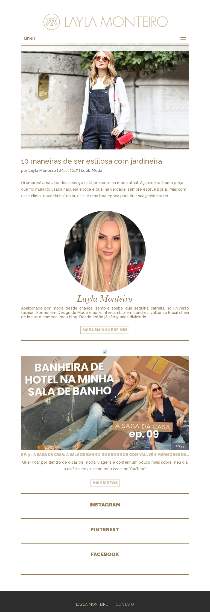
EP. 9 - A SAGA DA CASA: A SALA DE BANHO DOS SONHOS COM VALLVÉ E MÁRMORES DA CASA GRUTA (105, 454)
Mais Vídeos (105, 483)
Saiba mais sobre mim (104, 330)
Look (85, 170)
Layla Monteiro (42, 170)
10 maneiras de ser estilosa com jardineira (91, 161)
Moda (97, 170)
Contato (125, 604)
